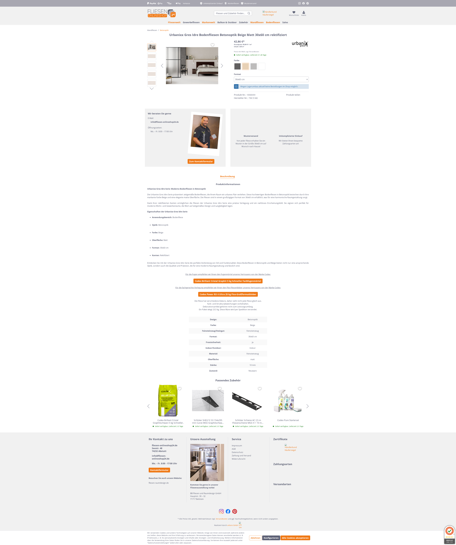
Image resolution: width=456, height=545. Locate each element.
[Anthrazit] (237, 66)
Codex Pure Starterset (288, 420)
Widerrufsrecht (238, 459)
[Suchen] (249, 13)
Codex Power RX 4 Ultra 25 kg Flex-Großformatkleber (228, 294)
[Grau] (253, 66)
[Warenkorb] (308, 13)
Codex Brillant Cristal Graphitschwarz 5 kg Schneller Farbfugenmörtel (168, 421)
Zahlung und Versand (241, 455)
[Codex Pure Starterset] (288, 400)
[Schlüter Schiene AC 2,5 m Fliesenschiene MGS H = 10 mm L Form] (248, 400)
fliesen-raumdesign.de (159, 483)
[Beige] (245, 66)
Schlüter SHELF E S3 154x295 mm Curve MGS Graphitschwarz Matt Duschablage (208, 421)
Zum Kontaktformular (201, 161)
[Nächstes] (222, 66)
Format (237, 74)
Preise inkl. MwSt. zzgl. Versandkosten (246, 52)
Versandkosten (222, 519)
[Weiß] (261, 66)
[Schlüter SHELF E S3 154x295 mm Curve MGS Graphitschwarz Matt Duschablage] (208, 400)
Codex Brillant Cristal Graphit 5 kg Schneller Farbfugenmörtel (228, 281)
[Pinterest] (307, 94)
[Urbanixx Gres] (300, 44)
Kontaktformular (159, 470)
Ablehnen (255, 537)
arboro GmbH (232, 525)
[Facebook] (303, 94)
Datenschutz (237, 452)
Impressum (237, 445)
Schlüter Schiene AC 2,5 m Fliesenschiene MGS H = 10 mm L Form (248, 421)
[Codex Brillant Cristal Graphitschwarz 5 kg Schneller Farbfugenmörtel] (168, 400)
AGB (234, 449)
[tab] (227, 176)
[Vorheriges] (162, 66)
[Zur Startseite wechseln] (161, 13)
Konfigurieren (271, 537)
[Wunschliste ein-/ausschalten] (212, 45)
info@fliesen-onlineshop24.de (165, 122)
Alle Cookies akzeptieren (295, 537)
